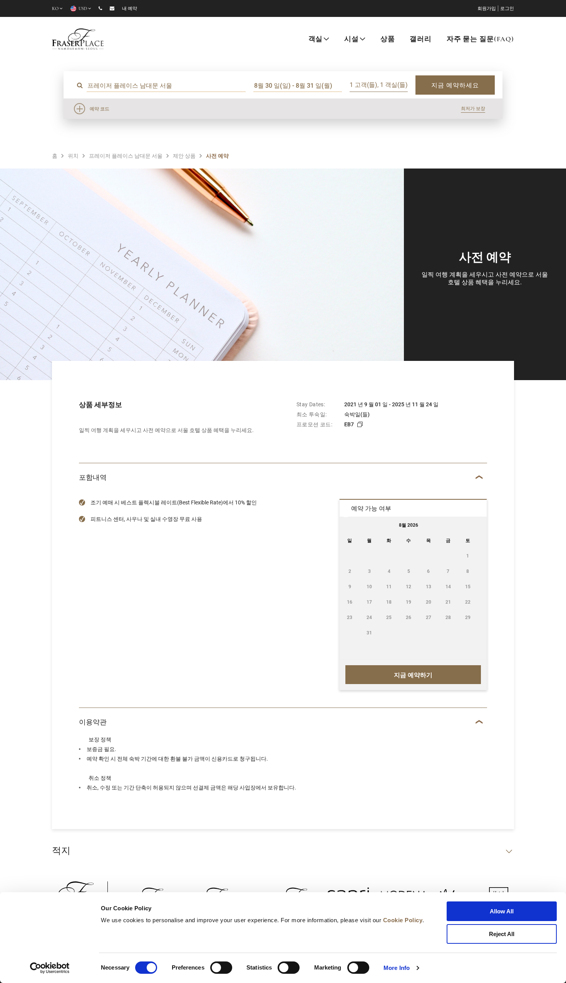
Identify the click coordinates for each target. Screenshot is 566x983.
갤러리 (421, 39)
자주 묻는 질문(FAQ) (480, 39)
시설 (351, 39)
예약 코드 (99, 108)
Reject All (501, 934)
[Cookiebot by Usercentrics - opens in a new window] (50, 968)
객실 (315, 39)
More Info (396, 968)
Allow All (502, 911)
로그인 (507, 9)
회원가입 (486, 9)
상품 (387, 39)
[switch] (221, 967)
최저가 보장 (473, 108)
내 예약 (129, 9)
